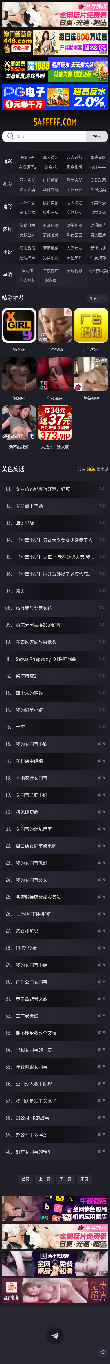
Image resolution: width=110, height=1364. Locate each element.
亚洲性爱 (27, 202)
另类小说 (51, 257)
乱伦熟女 (74, 212)
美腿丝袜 (27, 235)
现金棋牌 (74, 167)
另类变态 (98, 212)
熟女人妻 (27, 189)
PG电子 (27, 157)
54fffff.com (55, 122)
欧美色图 (74, 225)
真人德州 (51, 157)
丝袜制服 (51, 189)
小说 (7, 252)
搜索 (97, 136)
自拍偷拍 (51, 180)
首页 (26, 1179)
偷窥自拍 (27, 225)
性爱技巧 (98, 257)
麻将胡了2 (27, 167)
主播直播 (74, 189)
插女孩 (27, 270)
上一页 (44, 1179)
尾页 (84, 1179)
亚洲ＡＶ (27, 180)
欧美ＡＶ (74, 180)
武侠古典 (98, 248)
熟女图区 (74, 235)
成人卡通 (74, 202)
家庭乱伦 (51, 248)
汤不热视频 (98, 270)
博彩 (7, 161)
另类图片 (98, 235)
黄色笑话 (74, 257)
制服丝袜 (27, 212)
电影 (7, 207)
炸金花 (51, 167)
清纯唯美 (51, 235)
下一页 (65, 1179)
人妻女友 (74, 248)
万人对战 (74, 157)
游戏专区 (98, 157)
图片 (7, 229)
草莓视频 (74, 270)
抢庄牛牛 (98, 167)
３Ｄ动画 (98, 180)
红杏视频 (27, 280)
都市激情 (27, 248)
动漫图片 (98, 225)
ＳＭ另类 (98, 189)
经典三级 (51, 212)
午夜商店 (51, 270)
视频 (7, 184)
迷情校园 (27, 257)
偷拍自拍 (51, 202)
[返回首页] (102, 1352)
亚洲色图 (51, 225)
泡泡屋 (51, 280)
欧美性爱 (98, 202)
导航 (7, 275)
